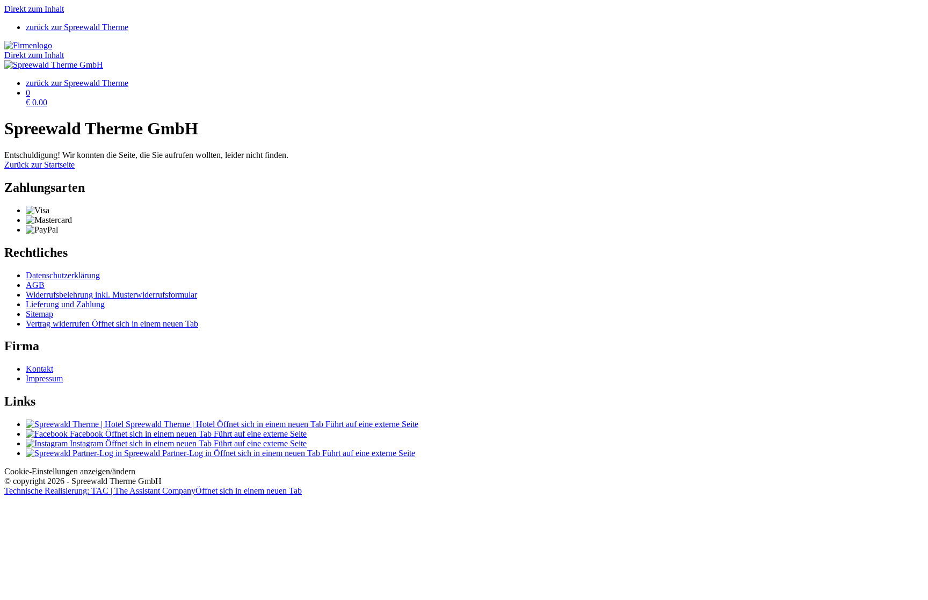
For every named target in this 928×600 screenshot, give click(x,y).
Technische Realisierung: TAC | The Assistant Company (153, 490)
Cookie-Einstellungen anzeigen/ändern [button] (69, 471)
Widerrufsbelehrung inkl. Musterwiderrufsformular (111, 294)
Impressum (44, 378)
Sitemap (39, 314)
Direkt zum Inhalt (34, 8)
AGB (35, 285)
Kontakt (39, 368)
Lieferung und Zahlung (65, 304)
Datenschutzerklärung (63, 275)
